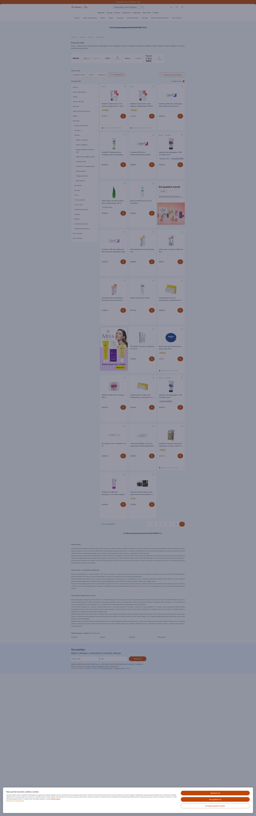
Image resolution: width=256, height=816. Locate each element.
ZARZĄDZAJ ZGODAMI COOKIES (215, 806)
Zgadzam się (215, 793)
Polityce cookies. (55, 799)
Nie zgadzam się (215, 799)
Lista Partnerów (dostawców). (15, 801)
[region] (128, 800)
